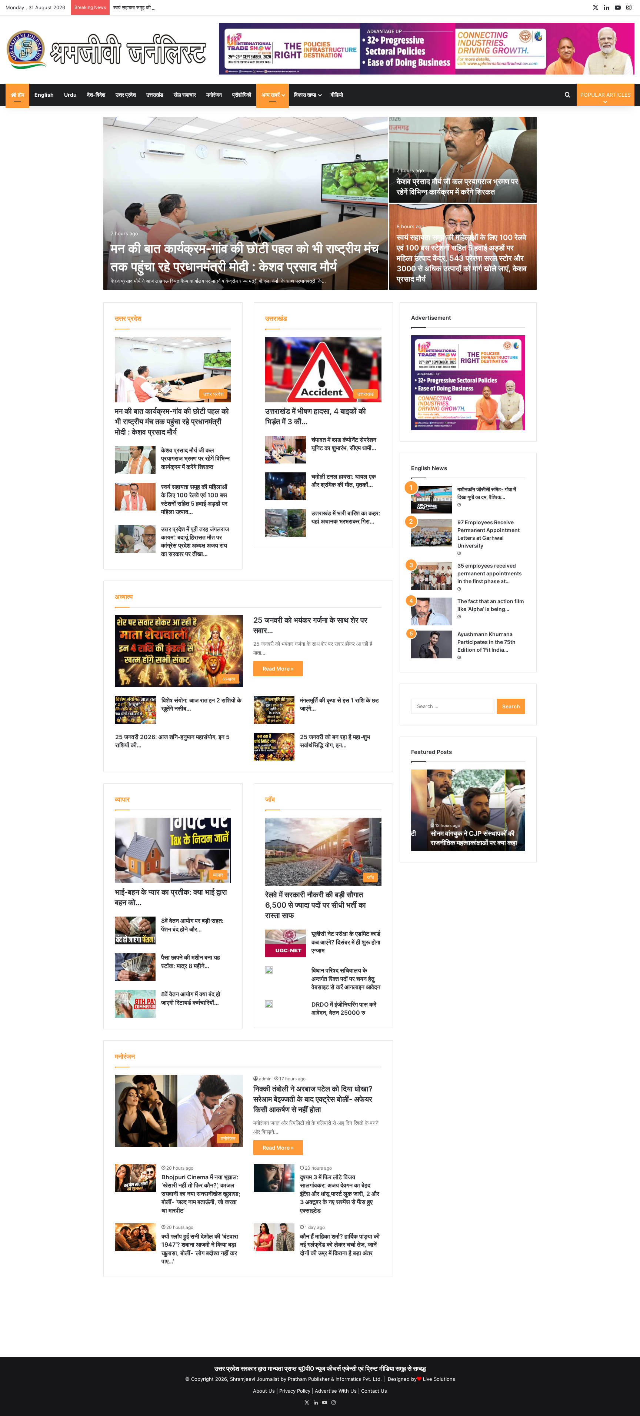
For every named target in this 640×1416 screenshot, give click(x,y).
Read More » (278, 668)
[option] (320, 204)
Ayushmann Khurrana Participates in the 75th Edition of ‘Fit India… (486, 642)
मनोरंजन (214, 95)
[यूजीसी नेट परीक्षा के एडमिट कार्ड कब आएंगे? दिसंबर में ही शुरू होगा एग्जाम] (285, 943)
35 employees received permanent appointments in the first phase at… (489, 573)
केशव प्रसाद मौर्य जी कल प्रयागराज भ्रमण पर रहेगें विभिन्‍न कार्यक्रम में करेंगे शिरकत (195, 458)
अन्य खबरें (270, 95)
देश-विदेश (96, 95)
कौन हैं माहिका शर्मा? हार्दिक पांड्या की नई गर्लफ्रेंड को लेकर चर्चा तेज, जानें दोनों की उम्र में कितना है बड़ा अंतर (340, 1245)
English (44, 95)
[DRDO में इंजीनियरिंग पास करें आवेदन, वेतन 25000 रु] (269, 1004)
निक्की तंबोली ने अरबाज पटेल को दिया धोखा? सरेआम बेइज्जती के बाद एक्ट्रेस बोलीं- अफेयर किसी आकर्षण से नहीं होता (313, 1099)
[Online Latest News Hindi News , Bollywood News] (107, 49)
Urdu (70, 95)
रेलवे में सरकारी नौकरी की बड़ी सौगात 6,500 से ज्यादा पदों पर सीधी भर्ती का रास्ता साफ (315, 905)
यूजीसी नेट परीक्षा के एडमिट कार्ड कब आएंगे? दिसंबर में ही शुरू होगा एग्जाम (345, 942)
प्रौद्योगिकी (241, 95)
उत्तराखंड (154, 95)
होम (20, 95)
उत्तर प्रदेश (126, 95)
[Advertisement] (320, 1319)
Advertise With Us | (337, 1391)
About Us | (265, 1391)
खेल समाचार (185, 95)
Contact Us (374, 1391)
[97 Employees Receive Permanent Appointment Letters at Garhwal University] (431, 532)
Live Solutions (439, 1379)
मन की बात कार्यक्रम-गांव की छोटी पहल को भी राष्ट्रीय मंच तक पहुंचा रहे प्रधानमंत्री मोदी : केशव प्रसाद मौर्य (172, 421)
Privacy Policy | (296, 1391)
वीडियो (337, 95)
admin (265, 1078)
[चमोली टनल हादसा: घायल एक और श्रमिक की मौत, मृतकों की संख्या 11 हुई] (285, 486)
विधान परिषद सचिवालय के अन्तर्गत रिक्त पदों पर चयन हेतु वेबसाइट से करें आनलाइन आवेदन (345, 979)
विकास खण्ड (305, 95)
